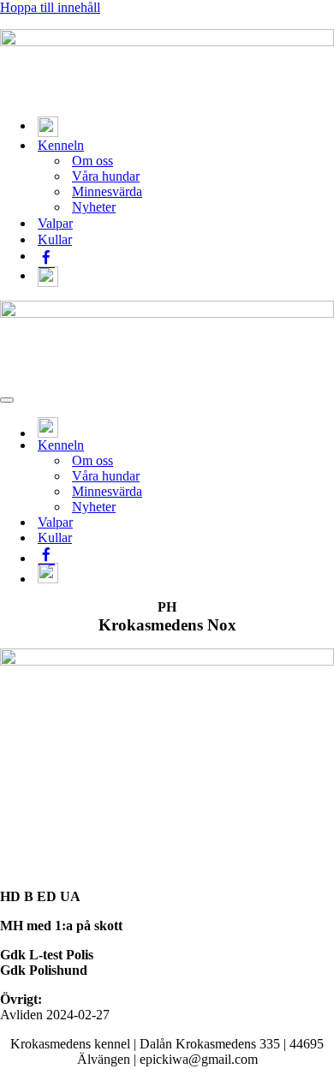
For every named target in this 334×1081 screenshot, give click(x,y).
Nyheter (94, 207)
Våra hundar (106, 176)
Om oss (92, 160)
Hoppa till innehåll (50, 7)
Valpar (55, 223)
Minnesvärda (107, 191)
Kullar (55, 239)
